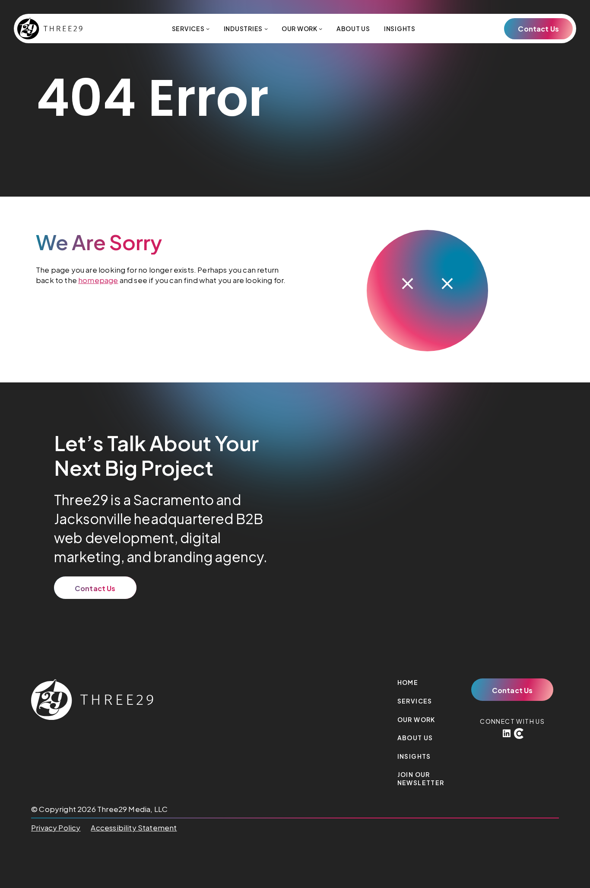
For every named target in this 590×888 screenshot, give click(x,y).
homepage (98, 280)
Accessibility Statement (134, 827)
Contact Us (538, 28)
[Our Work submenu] (320, 28)
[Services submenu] (207, 28)
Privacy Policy (55, 827)
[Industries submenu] (266, 28)
